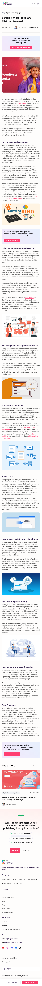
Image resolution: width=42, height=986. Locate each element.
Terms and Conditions (9, 958)
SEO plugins (22, 103)
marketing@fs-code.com (13, 943)
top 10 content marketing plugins (20, 197)
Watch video (12, 982)
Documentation (32, 879)
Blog (3, 13)
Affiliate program (7, 883)
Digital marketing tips (13, 13)
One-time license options (22, 834)
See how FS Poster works (21, 47)
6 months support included (22, 842)
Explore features (12, 240)
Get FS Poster (30, 982)
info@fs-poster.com (11, 939)
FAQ (25, 879)
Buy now (15, 851)
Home (3, 879)
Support (4, 905)
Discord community (8, 897)
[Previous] (33, 765)
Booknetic (5, 925)
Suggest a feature (7, 912)
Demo (20, 879)
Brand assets (18, 883)
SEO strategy (30, 298)
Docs (3, 901)
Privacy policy (6, 962)
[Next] (39, 765)
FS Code (4, 922)
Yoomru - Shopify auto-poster (11, 929)
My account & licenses (8, 894)
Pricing (9, 879)
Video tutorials (6, 908)
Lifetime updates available (22, 838)
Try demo (26, 851)
